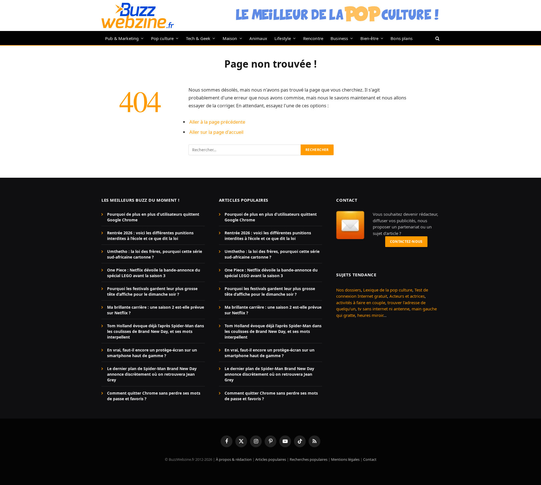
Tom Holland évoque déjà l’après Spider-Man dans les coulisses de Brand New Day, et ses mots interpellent (155, 331)
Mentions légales (345, 459)
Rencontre (313, 38)
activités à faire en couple (360, 302)
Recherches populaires (308, 459)
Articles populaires (270, 459)
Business (339, 38)
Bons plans (402, 38)
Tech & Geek (198, 38)
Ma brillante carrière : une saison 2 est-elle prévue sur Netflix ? (155, 309)
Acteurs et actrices (407, 296)
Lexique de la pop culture (387, 290)
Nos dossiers (348, 290)
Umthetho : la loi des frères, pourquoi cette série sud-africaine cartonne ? (154, 254)
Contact (369, 459)
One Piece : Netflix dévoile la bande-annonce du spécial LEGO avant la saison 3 (153, 272)
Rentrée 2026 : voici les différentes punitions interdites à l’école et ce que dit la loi (150, 235)
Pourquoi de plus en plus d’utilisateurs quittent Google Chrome (153, 217)
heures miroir (370, 315)
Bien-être (369, 38)
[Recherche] (437, 38)
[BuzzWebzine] (137, 15)
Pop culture (162, 38)
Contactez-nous (406, 241)
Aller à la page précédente (217, 122)
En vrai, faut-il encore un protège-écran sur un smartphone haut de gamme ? (152, 352)
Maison (230, 38)
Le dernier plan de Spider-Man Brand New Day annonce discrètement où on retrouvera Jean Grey (152, 374)
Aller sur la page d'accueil (216, 132)
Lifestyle (282, 38)
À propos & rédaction (234, 459)
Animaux (258, 38)
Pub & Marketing (122, 38)
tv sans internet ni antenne (383, 309)
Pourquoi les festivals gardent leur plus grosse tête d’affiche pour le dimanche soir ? (152, 291)
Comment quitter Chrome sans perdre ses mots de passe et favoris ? (153, 395)
